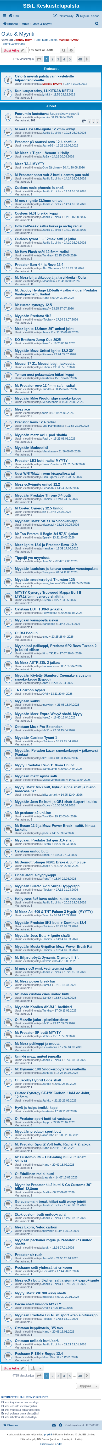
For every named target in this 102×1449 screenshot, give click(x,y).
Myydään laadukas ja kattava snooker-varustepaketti (57, 569)
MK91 (46, 730)
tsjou (45, 636)
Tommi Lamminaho (13, 43)
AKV (45, 682)
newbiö (46, 961)
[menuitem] (14, 16)
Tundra (47, 255)
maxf (45, 308)
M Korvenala (50, 401)
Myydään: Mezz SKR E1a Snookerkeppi (46, 521)
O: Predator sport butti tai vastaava (43, 1119)
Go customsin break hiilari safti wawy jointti (50, 1202)
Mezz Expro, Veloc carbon (36, 1227)
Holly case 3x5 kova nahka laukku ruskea (48, 899)
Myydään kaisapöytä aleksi (36, 620)
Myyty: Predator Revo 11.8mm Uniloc (45, 765)
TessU (46, 915)
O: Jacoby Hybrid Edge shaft (38, 1080)
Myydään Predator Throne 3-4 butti (43, 495)
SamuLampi (49, 768)
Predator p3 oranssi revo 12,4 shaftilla (45, 142)
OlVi (45, 693)
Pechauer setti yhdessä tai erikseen (43, 1268)
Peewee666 (49, 612)
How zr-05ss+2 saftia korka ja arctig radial (48, 226)
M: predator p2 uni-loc (33, 813)
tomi (45, 117)
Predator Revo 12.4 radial (35, 422)
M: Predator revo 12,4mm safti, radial (45, 385)
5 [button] (70, 59)
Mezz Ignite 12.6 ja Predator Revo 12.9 (46, 545)
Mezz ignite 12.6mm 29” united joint (44, 329)
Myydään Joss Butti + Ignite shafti (42, 935)
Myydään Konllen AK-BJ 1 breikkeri (43, 1007)
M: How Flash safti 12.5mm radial (42, 252)
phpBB (48, 1434)
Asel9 (45, 1192)
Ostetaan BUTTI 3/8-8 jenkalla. (39, 609)
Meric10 (47, 1357)
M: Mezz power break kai (35, 981)
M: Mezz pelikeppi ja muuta (37, 1044)
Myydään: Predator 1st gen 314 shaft (44, 840)
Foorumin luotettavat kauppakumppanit (47, 114)
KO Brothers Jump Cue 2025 (38, 340)
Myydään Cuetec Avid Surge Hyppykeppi (48, 886)
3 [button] (58, 59)
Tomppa (47, 572)
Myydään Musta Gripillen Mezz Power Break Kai (53, 946)
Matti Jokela (49, 39)
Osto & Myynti (17, 34)
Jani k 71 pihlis (51, 132)
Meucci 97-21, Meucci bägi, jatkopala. (45, 364)
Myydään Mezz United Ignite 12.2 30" (44, 351)
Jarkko (46, 1083)
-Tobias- (47, 319)
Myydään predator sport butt (38, 1131)
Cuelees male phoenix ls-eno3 (39, 188)
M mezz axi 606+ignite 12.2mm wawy (45, 129)
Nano (45, 297)
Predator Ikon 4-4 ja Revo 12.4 (39, 265)
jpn (44, 511)
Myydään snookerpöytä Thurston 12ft (45, 580)
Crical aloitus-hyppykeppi (35, 875)
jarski (45, 1247)
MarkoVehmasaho (53, 779)
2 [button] (52, 59)
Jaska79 (47, 865)
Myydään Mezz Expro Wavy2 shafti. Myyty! (49, 714)
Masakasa (49, 451)
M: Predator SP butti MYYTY (38, 1033)
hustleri (47, 378)
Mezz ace (22, 409)
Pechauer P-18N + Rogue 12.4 (39, 1354)
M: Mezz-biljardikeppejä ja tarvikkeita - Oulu (50, 277)
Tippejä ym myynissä (32, 558)
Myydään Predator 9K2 (33, 316)
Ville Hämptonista (53, 425)
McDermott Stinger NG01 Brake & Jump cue (50, 862)
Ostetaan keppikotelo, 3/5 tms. (39, 1328)
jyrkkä (46, 94)
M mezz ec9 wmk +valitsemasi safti (43, 968)
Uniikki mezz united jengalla (38, 1056)
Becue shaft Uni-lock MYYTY (38, 1304)
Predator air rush (28, 1255)
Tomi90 (47, 816)
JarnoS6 (47, 145)
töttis (45, 412)
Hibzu (46, 367)
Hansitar (47, 548)
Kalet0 (46, 343)
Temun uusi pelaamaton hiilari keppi (44, 375)
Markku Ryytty (68, 39)
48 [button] (80, 59)
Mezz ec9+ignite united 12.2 (37, 484)
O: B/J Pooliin (26, 633)
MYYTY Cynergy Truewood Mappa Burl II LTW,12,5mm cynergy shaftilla (48, 594)
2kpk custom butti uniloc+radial (40, 1214)
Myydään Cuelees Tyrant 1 (36, 738)
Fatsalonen (49, 666)
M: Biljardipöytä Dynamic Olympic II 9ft (46, 957)
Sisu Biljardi (49, 477)
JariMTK (47, 1072)
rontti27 (47, 854)
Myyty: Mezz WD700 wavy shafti (40, 1293)
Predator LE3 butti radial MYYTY (41, 461)
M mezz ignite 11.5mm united (39, 201)
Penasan (48, 488)
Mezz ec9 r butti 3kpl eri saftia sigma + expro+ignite (57, 1280)
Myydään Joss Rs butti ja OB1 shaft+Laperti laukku (56, 802)
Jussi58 (47, 561)
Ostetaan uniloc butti (32, 851)
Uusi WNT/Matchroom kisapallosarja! (45, 473)
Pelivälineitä (49, 1047)
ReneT (46, 878)
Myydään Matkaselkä (31, 448)
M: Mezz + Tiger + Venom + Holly (42, 153)
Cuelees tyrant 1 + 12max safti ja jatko (45, 239)
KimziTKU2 (49, 653)
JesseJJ (47, 332)
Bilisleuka (48, 1296)
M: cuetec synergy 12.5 (33, 305)
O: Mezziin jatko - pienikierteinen (41, 1020)
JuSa (45, 156)
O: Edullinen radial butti (34, 1174)
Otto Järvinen (51, 167)
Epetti (45, 537)
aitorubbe (48, 1135)
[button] (39, 59)
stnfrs (46, 1036)
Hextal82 (48, 1271)
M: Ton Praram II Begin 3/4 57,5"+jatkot (46, 534)
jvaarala (47, 1177)
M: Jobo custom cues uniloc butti (42, 994)
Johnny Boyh (23, 39)
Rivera (46, 354)
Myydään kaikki (27, 701)
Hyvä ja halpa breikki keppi (37, 1108)
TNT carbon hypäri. (30, 690)
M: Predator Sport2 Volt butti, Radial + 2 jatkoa (52, 1144)
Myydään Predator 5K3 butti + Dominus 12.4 (50, 923)
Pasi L (46, 438)
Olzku (46, 805)
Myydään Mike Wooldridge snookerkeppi (48, 398)
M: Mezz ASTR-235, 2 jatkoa (37, 663)
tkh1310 (47, 758)
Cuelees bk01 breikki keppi (36, 213)
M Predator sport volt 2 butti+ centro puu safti (52, 175)
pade (45, 833)
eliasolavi (48, 524)
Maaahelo (48, 281)
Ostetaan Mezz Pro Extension (39, 727)
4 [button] (64, 59)
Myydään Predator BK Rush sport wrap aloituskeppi (57, 1315)
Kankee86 (48, 623)
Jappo (46, 1122)
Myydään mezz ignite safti (36, 776)
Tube (37, 39)
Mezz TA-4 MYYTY (29, 164)
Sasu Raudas (51, 464)
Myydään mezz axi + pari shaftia (41, 435)
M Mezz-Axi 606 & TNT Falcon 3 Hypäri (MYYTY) (54, 912)
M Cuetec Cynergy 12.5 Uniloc (39, 508)
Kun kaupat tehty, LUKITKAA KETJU (44, 91)
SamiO (46, 984)
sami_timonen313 (53, 583)
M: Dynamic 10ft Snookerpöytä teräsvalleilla (50, 1069)
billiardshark (50, 794)
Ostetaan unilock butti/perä (37, 1341)
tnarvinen (48, 704)
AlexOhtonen (50, 268)
